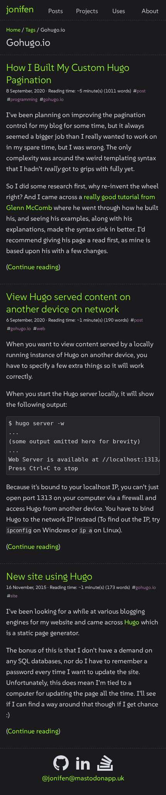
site (13, 596)
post (141, 91)
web (41, 328)
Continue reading (33, 267)
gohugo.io (53, 99)
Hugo (131, 622)
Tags (30, 30)
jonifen (20, 9)
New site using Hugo (49, 576)
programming (23, 99)
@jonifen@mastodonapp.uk (83, 778)
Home (13, 30)
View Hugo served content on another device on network (68, 302)
